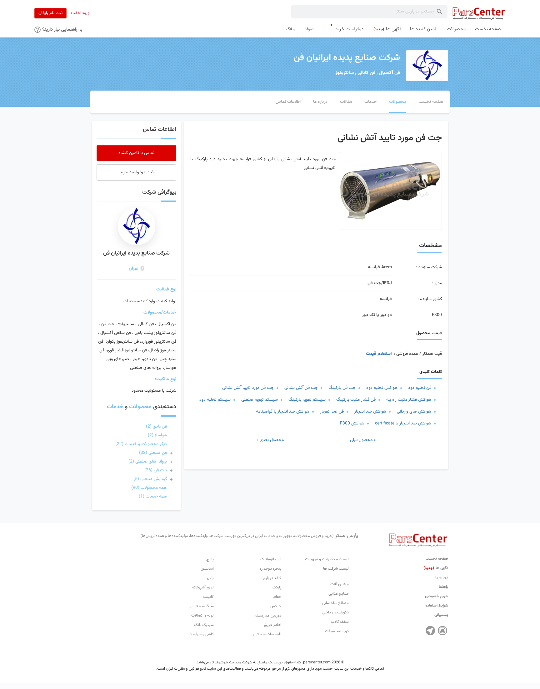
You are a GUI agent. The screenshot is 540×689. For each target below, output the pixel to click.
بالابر (210, 578)
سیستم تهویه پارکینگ (307, 399)
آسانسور (207, 569)
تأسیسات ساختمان (266, 634)
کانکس (275, 606)
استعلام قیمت (379, 354)
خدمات (115, 407)
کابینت (208, 597)
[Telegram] (430, 630)
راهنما (443, 587)
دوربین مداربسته (268, 615)
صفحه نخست (437, 559)
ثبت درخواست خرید (136, 172)
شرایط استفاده (436, 605)
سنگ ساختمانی (202, 606)
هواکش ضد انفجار (370, 411)
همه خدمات (153, 496)
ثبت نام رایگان (50, 13)
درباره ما (441, 577)
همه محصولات (149, 487)
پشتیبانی (441, 615)
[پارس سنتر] (479, 13)
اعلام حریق (272, 625)
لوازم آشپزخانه (203, 587)
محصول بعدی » (270, 440)
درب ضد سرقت (337, 631)
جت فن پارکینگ (342, 387)
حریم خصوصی (436, 596)
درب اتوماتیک (270, 559)
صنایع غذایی (338, 594)
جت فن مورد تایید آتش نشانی (248, 387)
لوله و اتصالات (202, 615)
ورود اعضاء (80, 13)
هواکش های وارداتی (414, 411)
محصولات (140, 407)
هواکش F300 (352, 423)
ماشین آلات (339, 584)
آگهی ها (435, 568)
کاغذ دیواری (272, 578)
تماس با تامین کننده (136, 153)
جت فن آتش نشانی (301, 387)
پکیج (210, 559)
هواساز (157, 435)
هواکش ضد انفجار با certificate (403, 423)
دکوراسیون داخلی (335, 612)
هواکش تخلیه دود (382, 387)
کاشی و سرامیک (201, 634)
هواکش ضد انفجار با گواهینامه (282, 411)
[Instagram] (442, 630)
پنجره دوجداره (270, 569)
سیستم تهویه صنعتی (259, 399)
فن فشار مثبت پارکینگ (356, 399)
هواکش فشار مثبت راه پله (408, 399)
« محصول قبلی (363, 440)
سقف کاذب (340, 622)
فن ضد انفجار (332, 411)
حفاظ (277, 597)
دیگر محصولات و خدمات (141, 444)
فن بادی (156, 426)
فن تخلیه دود (419, 387)
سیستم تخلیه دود (215, 399)
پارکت (276, 587)
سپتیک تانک (204, 625)
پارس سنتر (249, 535)
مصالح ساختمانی (335, 603)
